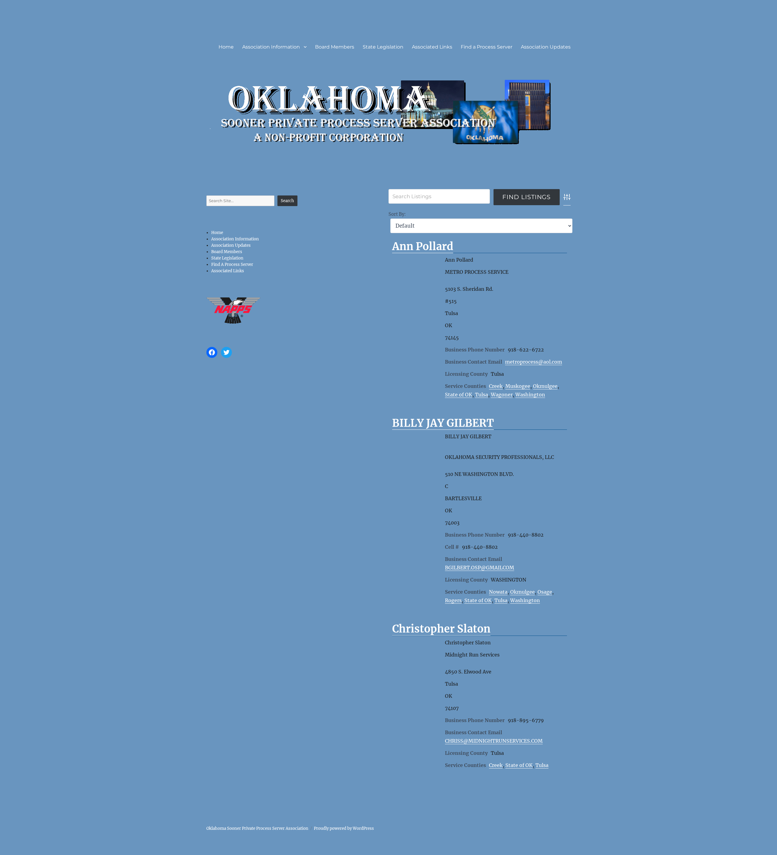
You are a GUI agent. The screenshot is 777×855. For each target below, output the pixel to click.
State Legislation (383, 47)
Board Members (334, 47)
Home (226, 47)
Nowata (498, 592)
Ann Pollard (422, 246)
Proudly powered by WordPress (344, 828)
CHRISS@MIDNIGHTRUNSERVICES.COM (494, 741)
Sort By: (397, 214)
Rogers (453, 600)
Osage (545, 592)
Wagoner (502, 395)
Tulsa (481, 395)
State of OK (458, 395)
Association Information (271, 47)
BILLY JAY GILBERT (443, 423)
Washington (530, 395)
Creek (496, 386)
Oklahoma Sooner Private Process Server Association (257, 828)
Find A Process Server (232, 264)
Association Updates (546, 47)
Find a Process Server (486, 47)
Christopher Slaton (441, 629)
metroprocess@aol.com (533, 362)
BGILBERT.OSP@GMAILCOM (479, 568)
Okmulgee (545, 386)
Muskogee (517, 386)
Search (287, 200)
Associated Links (432, 47)
